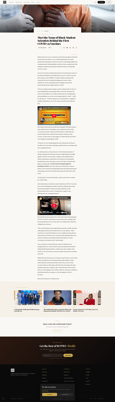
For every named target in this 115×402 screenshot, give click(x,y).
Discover (11, 2)
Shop (109, 2)
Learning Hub (45, 381)
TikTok (87, 378)
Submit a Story (57, 330)
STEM (50, 47)
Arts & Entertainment (42, 47)
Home (39, 31)
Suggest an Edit (74, 54)
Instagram (88, 372)
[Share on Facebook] (67, 48)
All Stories (44, 378)
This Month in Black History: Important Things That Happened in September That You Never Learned (57, 310)
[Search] (95, 2)
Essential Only (65, 394)
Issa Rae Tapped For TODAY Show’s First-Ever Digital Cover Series (85, 310)
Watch (33, 2)
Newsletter (66, 375)
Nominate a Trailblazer (68, 378)
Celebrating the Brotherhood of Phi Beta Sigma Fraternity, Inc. (26, 310)
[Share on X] (64, 48)
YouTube (87, 381)
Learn (37, 2)
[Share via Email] (73, 48)
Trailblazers (18, 2)
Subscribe (101, 2)
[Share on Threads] (70, 48)
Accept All (49, 394)
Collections (26, 2)
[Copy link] (76, 48)
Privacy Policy (45, 390)
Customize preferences (57, 398)
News (42, 31)
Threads (87, 375)
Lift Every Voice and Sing (69, 381)
